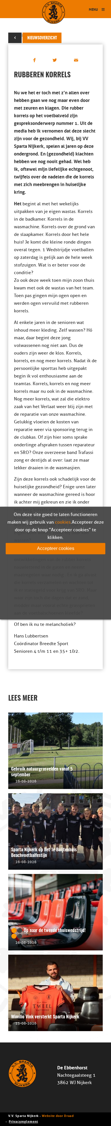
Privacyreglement (23, 1121)
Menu (93, 9)
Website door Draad (58, 1115)
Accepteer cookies (55, 548)
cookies (63, 522)
